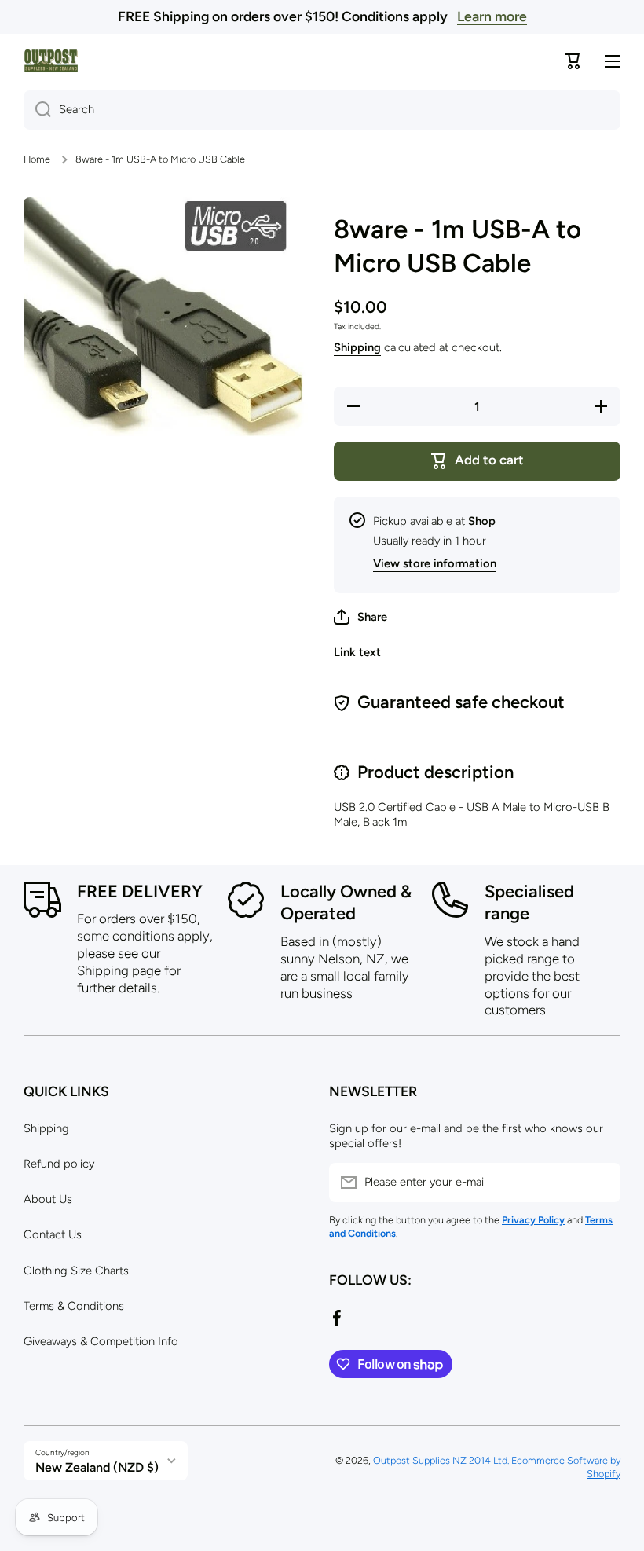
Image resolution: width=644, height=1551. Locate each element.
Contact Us (53, 1234)
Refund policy (59, 1164)
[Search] (37, 110)
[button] (360, 617)
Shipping (357, 347)
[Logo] (51, 61)
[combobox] (322, 110)
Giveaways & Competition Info (101, 1341)
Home (37, 159)
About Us (48, 1199)
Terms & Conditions (74, 1306)
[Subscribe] (600, 1182)
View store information (434, 563)
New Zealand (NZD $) (97, 1467)
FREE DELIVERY (140, 891)
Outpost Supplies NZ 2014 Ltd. (441, 1460)
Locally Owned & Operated (346, 903)
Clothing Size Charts (76, 1270)
